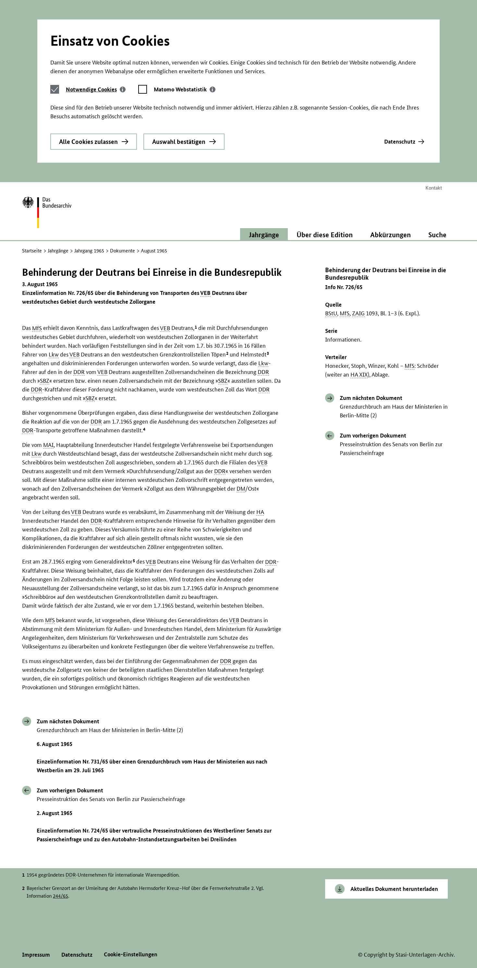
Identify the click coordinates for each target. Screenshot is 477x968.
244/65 (60, 896)
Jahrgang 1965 (89, 251)
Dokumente (122, 251)
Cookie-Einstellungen (130, 954)
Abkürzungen (390, 234)
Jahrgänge (58, 251)
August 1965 (154, 251)
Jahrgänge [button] (264, 234)
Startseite (32, 251)
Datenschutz (399, 141)
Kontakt (433, 188)
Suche (437, 234)
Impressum (36, 954)
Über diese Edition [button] (325, 234)
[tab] (95, 89)
